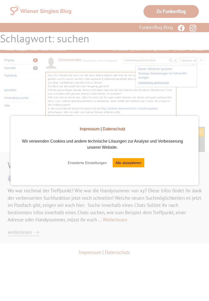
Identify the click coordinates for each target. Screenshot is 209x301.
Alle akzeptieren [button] (128, 163)
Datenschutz (114, 129)
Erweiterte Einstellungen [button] (87, 163)
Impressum (90, 129)
